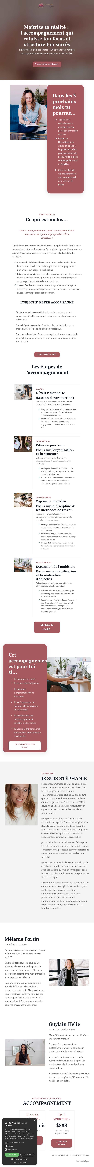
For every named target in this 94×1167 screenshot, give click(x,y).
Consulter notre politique (25, 1138)
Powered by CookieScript (19, 1162)
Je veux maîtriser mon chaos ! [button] (25, 745)
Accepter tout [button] (12, 1155)
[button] (16, 1142)
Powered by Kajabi (82, 1161)
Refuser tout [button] (27, 1155)
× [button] (35, 1120)
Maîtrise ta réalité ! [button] (47, 627)
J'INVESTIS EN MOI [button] (47, 354)
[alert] (19, 1141)
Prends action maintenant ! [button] (47, 64)
